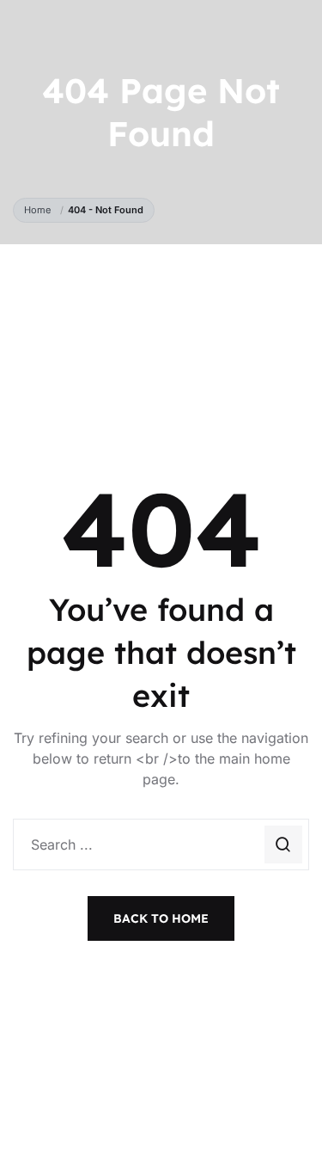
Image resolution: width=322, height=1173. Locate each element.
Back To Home (161, 918)
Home (40, 210)
